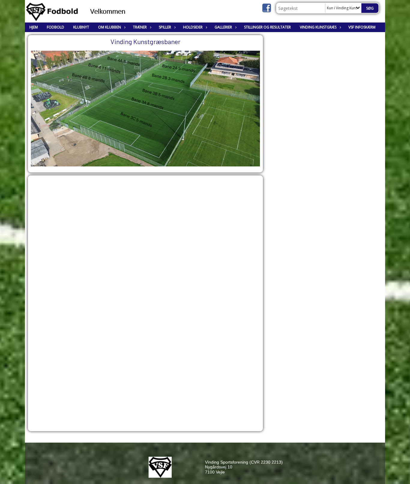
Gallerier (223, 27)
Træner (140, 27)
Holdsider (193, 27)
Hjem (33, 27)
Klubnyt (81, 27)
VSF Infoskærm (361, 27)
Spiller (165, 27)
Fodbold (55, 27)
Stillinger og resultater (267, 27)
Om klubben (109, 27)
